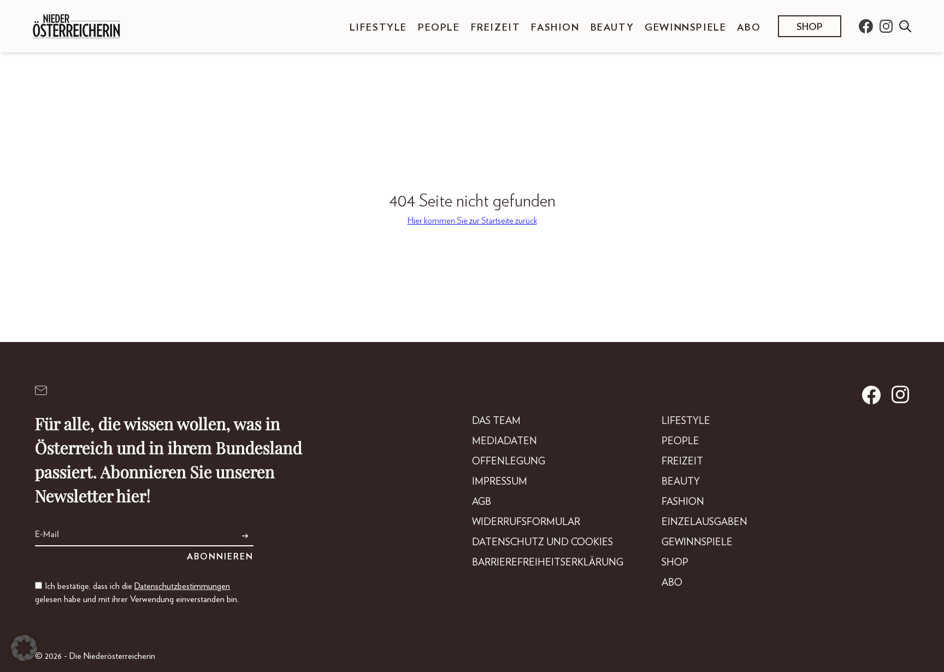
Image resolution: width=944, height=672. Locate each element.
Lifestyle (378, 28)
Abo (748, 28)
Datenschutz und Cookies (542, 542)
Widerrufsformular (526, 522)
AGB (481, 502)
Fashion (555, 28)
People (439, 28)
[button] (24, 648)
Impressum (499, 482)
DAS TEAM (496, 421)
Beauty (612, 28)
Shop (809, 27)
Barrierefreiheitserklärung (547, 563)
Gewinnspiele (685, 28)
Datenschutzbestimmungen (182, 586)
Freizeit (496, 28)
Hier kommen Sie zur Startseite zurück (472, 220)
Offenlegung (508, 462)
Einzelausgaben (704, 522)
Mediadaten (504, 441)
